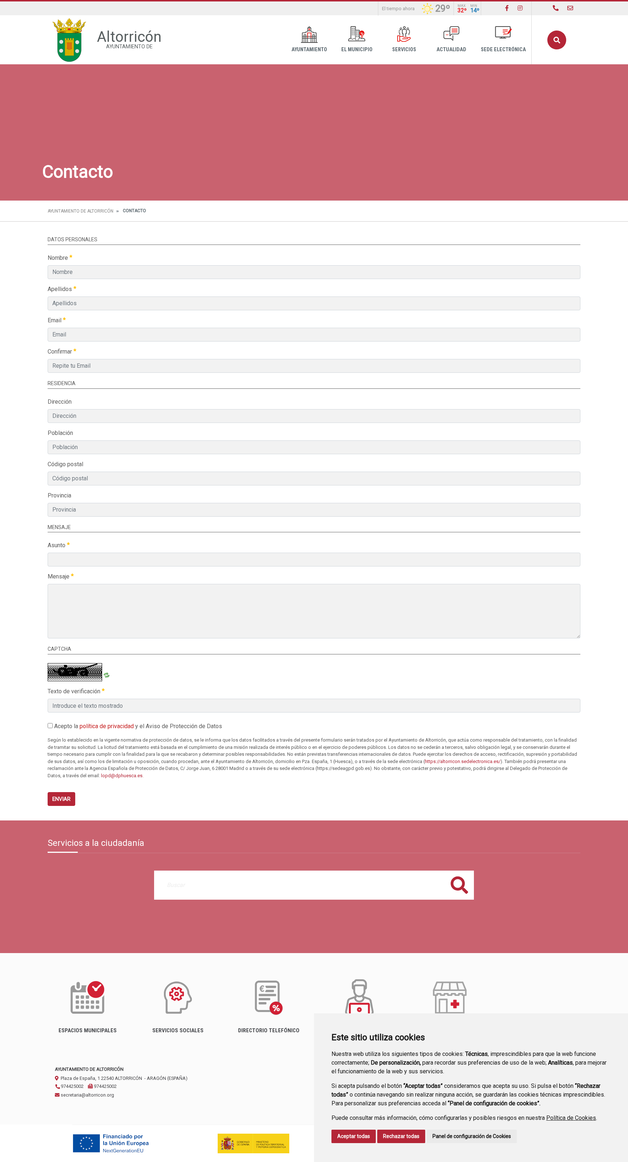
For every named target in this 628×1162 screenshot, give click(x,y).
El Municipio (357, 50)
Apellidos (60, 289)
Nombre (58, 257)
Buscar (556, 40)
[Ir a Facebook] (507, 8)
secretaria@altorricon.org (87, 1095)
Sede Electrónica (503, 50)
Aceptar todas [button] (353, 1136)
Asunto (57, 545)
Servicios (404, 50)
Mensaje (59, 576)
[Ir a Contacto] (570, 8)
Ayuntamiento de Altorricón (80, 211)
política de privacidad (107, 726)
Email (55, 320)
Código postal (65, 464)
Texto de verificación (75, 691)
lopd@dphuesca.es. (122, 775)
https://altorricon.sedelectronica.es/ (462, 761)
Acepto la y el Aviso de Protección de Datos (137, 726)
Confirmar (60, 351)
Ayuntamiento (309, 50)
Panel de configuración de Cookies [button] (471, 1136)
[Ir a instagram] (520, 8)
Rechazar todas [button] (401, 1136)
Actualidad (451, 50)
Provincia (59, 495)
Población (60, 432)
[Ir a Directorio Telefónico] (556, 8)
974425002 (72, 1086)
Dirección (60, 401)
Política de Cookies (571, 1117)
